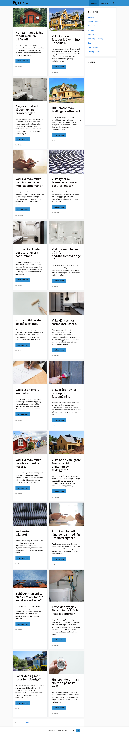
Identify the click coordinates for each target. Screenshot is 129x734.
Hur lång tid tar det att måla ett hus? (28, 322)
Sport (90, 43)
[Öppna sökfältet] (113, 3)
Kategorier (104, 3)
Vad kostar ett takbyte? (25, 532)
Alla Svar (23, 3)
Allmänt (20, 66)
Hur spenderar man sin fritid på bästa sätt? (65, 683)
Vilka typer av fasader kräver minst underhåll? (66, 39)
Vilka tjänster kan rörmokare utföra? (64, 322)
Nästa (28, 723)
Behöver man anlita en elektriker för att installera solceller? (29, 597)
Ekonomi (20, 215)
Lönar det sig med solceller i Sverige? (28, 677)
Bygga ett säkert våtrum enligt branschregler (26, 109)
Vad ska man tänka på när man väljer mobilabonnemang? (29, 182)
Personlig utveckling (95, 39)
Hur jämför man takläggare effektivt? (66, 109)
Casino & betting (94, 22)
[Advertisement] (101, 94)
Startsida (94, 3)
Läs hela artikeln (22, 61)
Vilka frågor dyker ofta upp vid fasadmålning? (64, 393)
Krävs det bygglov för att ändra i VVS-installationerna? (65, 610)
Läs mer (71, 730)
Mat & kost (92, 34)
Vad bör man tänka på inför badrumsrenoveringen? (66, 254)
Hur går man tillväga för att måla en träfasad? (29, 36)
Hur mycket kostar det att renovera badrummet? (28, 252)
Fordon (91, 30)
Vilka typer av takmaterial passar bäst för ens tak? (64, 182)
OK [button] (78, 730)
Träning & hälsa (94, 51)
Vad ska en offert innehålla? (27, 391)
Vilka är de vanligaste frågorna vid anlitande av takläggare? (66, 465)
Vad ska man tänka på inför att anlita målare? (28, 463)
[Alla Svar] (15, 3)
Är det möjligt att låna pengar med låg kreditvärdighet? (66, 534)
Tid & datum (93, 47)
